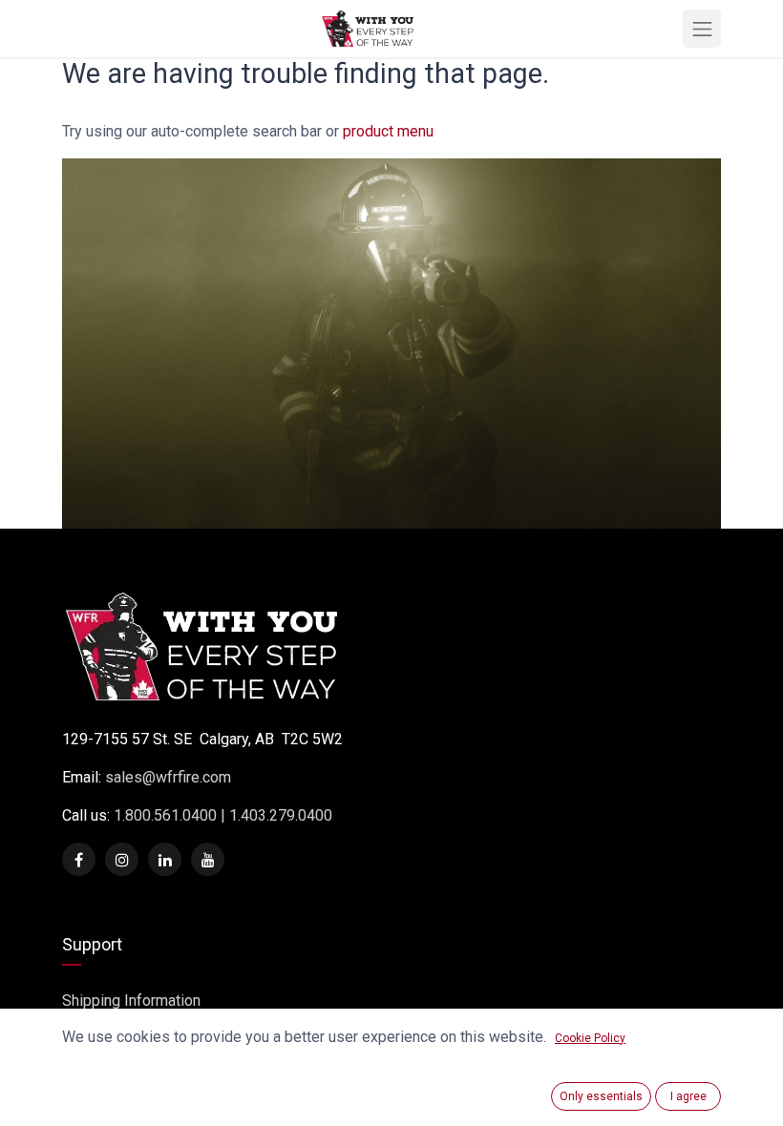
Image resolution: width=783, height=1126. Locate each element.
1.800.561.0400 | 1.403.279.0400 (221, 815)
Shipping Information (131, 1000)
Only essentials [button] (601, 1096)
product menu (388, 131)
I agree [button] (688, 1096)
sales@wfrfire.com (168, 777)
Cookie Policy (590, 1038)
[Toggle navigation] (702, 29)
